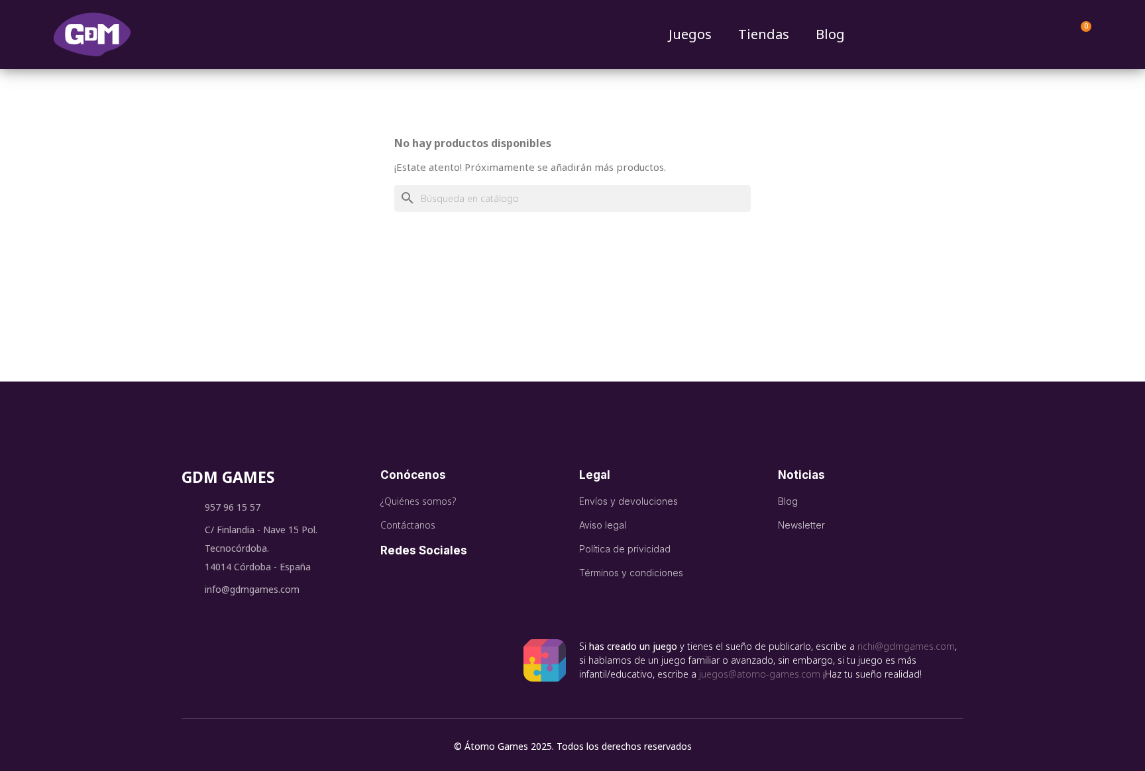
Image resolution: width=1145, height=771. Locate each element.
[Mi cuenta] (1048, 34)
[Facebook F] (396, 579)
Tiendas (763, 34)
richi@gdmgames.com (906, 646)
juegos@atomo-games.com (759, 674)
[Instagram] (469, 579)
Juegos (690, 34)
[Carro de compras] (1080, 34)
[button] (1020, 34)
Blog (830, 34)
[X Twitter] (433, 579)
